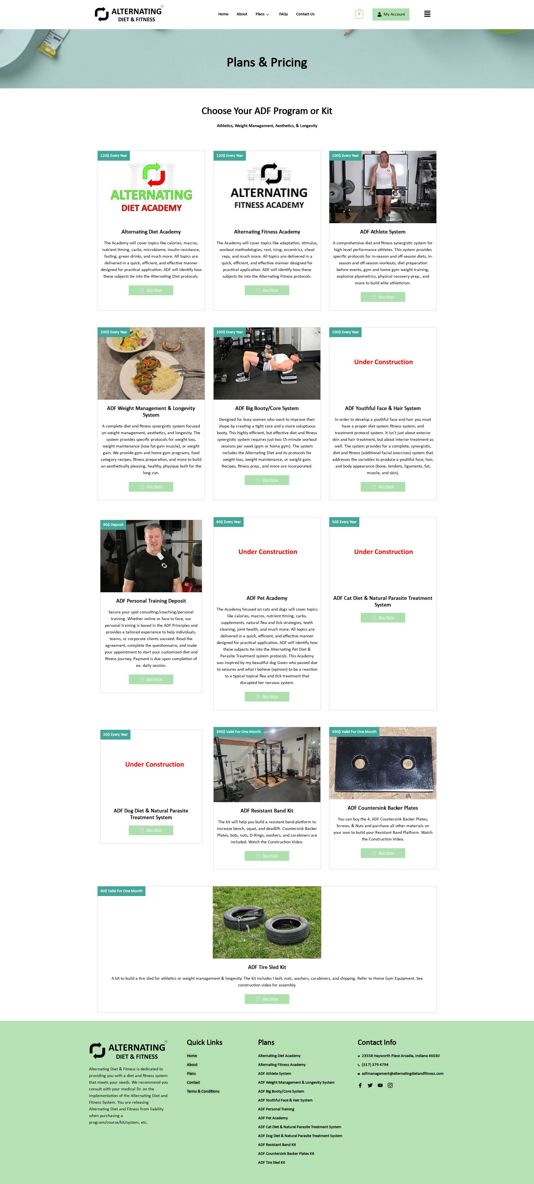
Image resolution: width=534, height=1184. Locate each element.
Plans (260, 14)
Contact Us (305, 14)
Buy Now (154, 290)
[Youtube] (380, 1085)
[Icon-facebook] (360, 1085)
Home (223, 14)
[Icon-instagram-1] (390, 1085)
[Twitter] (370, 1085)
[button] (427, 14)
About (242, 14)
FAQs (283, 14)
